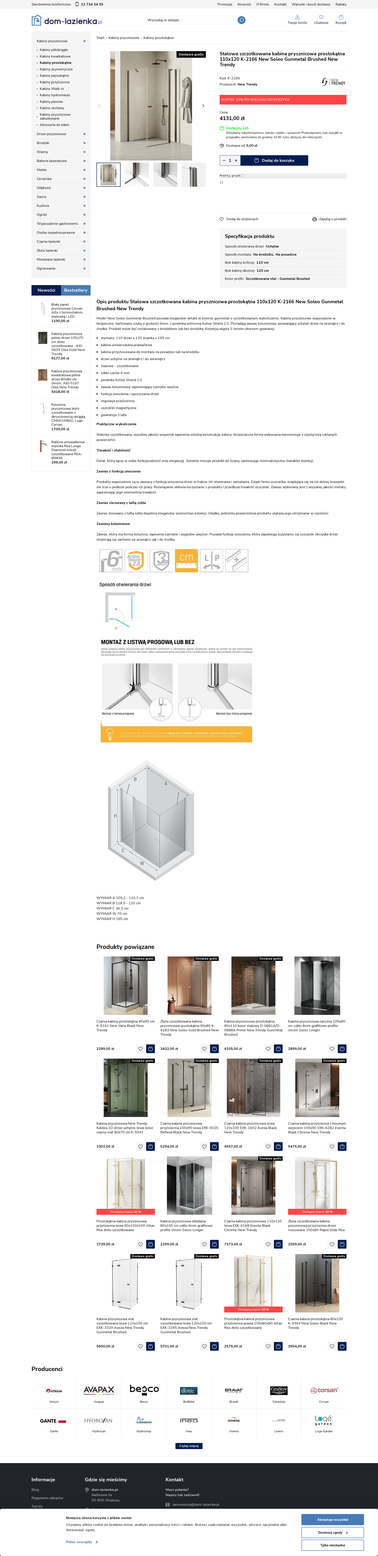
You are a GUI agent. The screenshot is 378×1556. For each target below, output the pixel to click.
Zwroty (37, 1506)
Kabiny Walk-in (52, 88)
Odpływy (44, 187)
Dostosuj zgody (330, 1532)
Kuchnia (43, 205)
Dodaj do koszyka (278, 160)
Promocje (224, 4)
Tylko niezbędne (332, 1545)
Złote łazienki (47, 250)
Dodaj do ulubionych (242, 219)
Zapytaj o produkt (332, 219)
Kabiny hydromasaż (55, 95)
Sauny (41, 196)
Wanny (42, 152)
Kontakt (280, 4)
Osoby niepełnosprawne (56, 232)
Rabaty (341, 4)
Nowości (244, 4)
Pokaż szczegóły (79, 1542)
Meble (42, 169)
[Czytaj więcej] (189, 1446)
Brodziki (43, 143)
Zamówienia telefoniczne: (67, 4)
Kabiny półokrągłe (54, 49)
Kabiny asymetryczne (56, 69)
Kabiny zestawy (52, 108)
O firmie (262, 4)
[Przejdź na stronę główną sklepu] (67, 20)
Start (100, 37)
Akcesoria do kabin (54, 124)
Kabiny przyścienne (55, 82)
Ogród (42, 214)
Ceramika (44, 178)
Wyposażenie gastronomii (57, 223)
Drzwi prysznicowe (51, 134)
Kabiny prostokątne (159, 37)
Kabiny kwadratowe (55, 56)
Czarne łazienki (48, 241)
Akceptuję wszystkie (332, 1519)
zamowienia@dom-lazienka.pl (195, 1504)
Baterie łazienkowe (52, 161)
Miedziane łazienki (51, 259)
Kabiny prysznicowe (123, 37)
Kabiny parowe (51, 101)
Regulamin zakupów (47, 1498)
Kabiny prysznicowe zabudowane (55, 116)
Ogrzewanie (46, 268)
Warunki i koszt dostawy (311, 4)
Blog (35, 1489)
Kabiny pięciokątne (54, 75)
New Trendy (247, 84)
